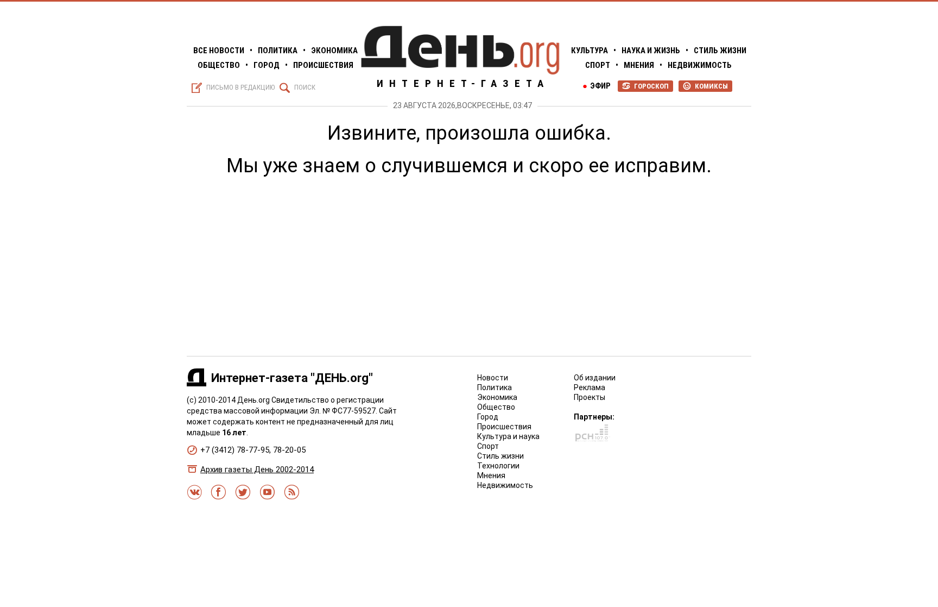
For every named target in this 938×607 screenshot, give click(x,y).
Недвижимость (700, 65)
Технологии (498, 465)
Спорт (597, 65)
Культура (589, 50)
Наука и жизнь (651, 50)
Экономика (334, 50)
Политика (277, 50)
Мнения (639, 65)
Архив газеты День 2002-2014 (257, 469)
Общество (219, 65)
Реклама (589, 387)
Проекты (589, 397)
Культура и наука (508, 436)
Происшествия (323, 65)
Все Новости (218, 50)
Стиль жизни (720, 50)
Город (266, 65)
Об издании (595, 377)
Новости (492, 377)
